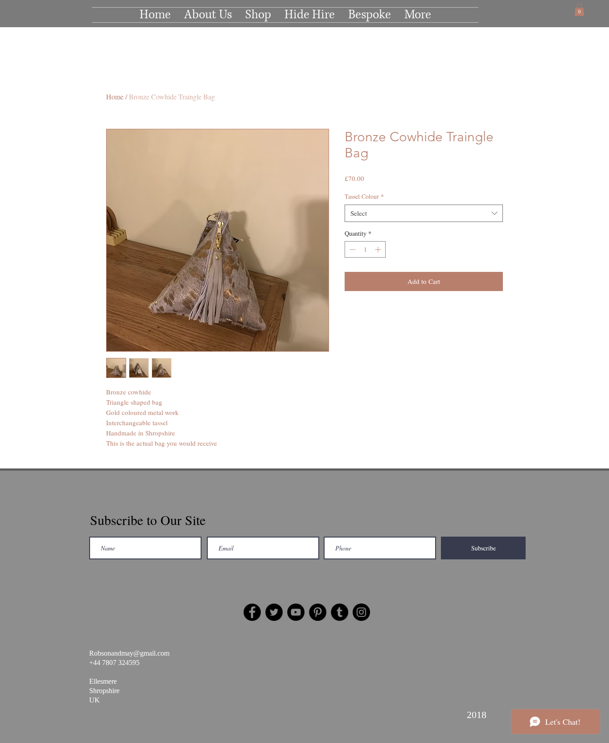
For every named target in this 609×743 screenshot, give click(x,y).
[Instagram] (361, 612)
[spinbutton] (365, 249)
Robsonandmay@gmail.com (129, 653)
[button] (579, 10)
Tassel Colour (364, 196)
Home (114, 96)
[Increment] (378, 249)
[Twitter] (274, 612)
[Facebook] (252, 612)
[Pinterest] (317, 612)
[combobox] (424, 213)
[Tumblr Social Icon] (339, 612)
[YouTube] (295, 612)
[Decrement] (351, 249)
